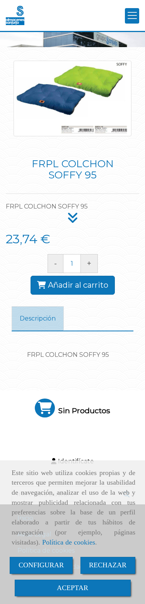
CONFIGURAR (41, 565)
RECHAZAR (107, 565)
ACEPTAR (72, 588)
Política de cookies (68, 542)
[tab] (38, 318)
